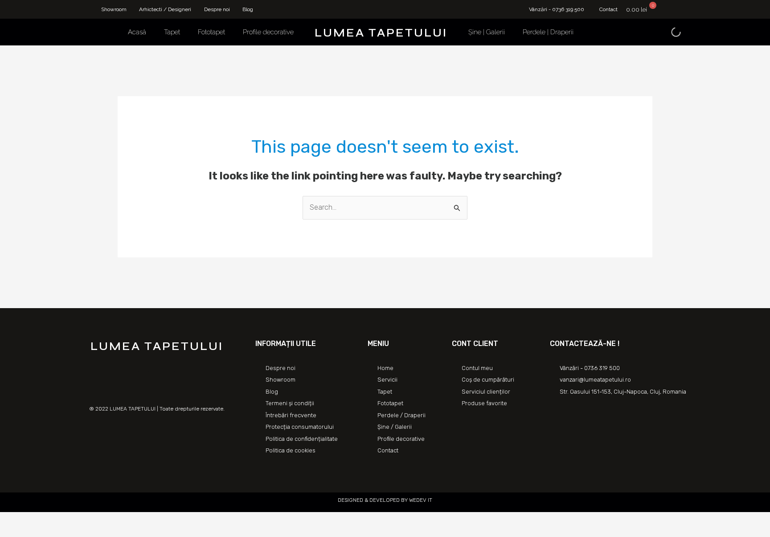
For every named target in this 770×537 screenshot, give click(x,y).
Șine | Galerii (486, 32)
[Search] (668, 32)
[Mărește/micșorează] (68, 520)
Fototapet (211, 32)
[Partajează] (28, 520)
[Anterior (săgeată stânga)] (9, 532)
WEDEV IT (420, 500)
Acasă (137, 32)
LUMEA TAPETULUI (381, 33)
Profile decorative (268, 32)
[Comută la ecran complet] (48, 520)
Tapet (172, 32)
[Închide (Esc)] (9, 520)
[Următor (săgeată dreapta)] (28, 532)
